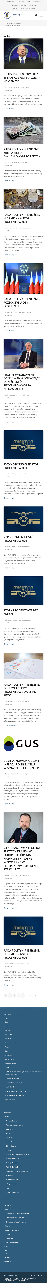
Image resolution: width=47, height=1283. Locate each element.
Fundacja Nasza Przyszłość (14, 1083)
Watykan (8, 1030)
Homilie (8, 1150)
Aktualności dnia (11, 1121)
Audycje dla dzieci (12, 1163)
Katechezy (9, 1129)
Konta (6, 1250)
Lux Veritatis (14, 5)
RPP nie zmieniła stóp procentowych (19, 538)
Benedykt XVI (9, 1039)
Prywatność (7, 1261)
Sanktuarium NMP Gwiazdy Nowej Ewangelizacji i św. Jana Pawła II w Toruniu (24, 1073)
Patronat (6, 1258)
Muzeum (23, 5)
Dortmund (9, 1239)
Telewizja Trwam (10, 1063)
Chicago (8, 1234)
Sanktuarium (37, 1)
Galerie (7, 1226)
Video (7, 1209)
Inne (7, 1188)
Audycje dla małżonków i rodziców (17, 1154)
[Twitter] (35, 1275)
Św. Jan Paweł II (10, 1043)
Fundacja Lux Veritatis (12, 1079)
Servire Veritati (30, 8)
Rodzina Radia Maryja (12, 1230)
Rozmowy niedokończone (14, 1125)
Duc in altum (10, 1142)
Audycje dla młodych (13, 1167)
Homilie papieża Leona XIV (15, 1218)
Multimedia (7, 1113)
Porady (8, 1133)
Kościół (6, 1026)
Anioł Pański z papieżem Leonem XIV (18, 1213)
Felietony (9, 1138)
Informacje (21, 87)
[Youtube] (41, 1275)
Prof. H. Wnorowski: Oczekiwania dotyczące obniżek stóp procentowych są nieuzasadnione (22, 382)
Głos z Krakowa (11, 1146)
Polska (27, 87)
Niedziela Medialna (12, 1180)
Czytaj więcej (10, 108)
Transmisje (9, 1175)
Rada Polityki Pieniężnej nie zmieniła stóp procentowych (22, 218)
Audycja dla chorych (12, 1159)
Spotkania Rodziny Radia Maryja (17, 1171)
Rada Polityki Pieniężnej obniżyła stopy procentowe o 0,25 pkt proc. (22, 690)
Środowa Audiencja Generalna (16, 1222)
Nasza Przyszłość (18, 8)
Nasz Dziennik (33, 5)
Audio (7, 1117)
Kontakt (6, 1254)
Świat (7, 1022)
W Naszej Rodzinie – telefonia (14, 1095)
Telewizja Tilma (10, 1100)
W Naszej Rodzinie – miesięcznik (15, 1091)
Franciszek (8, 1034)
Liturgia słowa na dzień (11, 1243)
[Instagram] (38, 1275)
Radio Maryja (11, 1)
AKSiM (28, 1)
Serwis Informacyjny (12, 1192)
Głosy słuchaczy (11, 1184)
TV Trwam (21, 1)
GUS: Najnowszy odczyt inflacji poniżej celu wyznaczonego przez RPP (23, 764)
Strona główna (18, 23)
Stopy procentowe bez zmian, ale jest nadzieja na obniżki (21, 77)
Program (6, 1246)
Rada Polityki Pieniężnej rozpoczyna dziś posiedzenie (22, 302)
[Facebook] (31, 1275)
